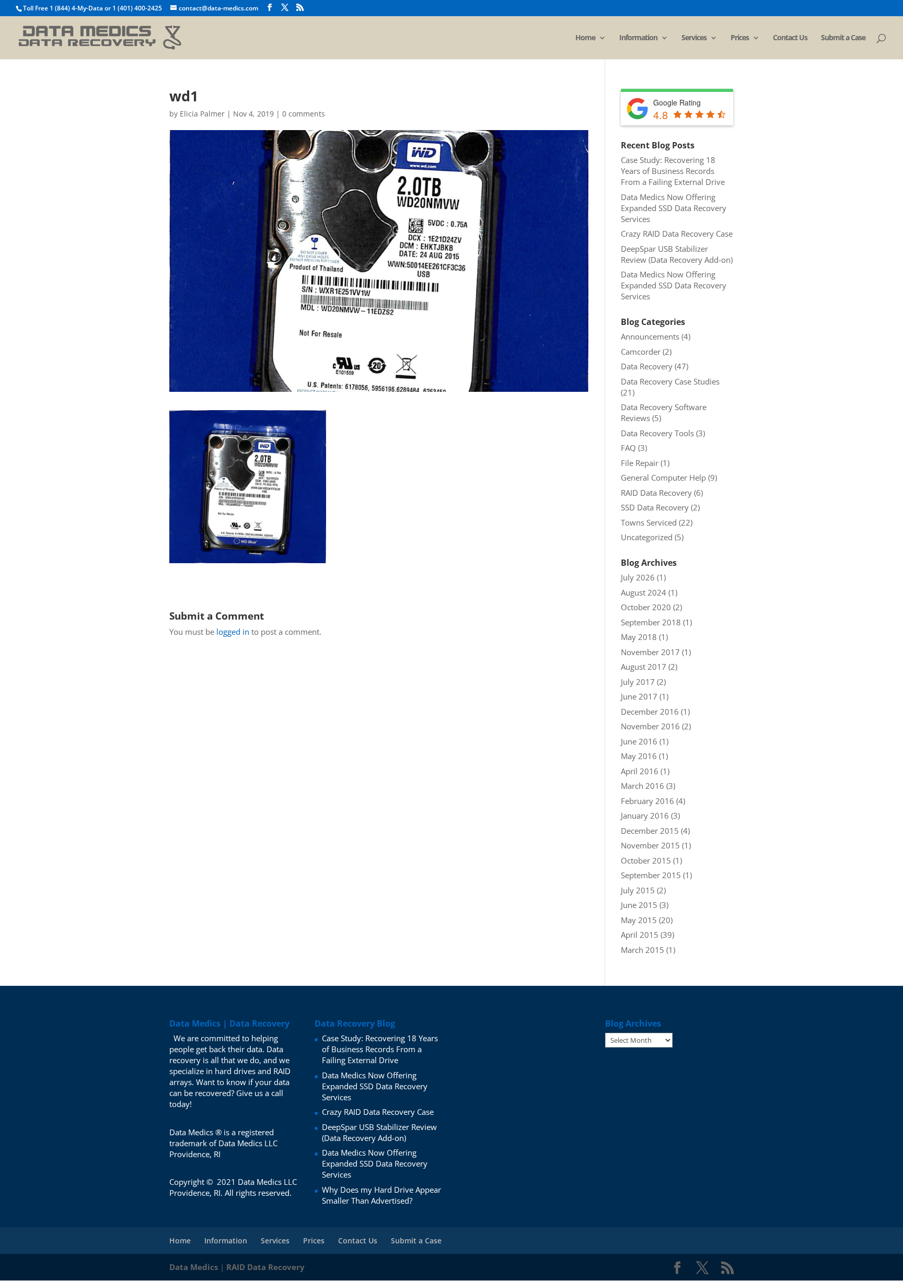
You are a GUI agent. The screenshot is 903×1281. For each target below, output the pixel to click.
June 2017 (639, 696)
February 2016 (647, 801)
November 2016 (650, 726)
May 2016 (639, 756)
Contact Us (790, 38)
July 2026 (638, 577)
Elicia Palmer (202, 114)
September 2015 (651, 875)
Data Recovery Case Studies (670, 381)
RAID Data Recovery (656, 492)
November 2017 (650, 652)
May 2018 (639, 637)
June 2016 (639, 741)
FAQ (628, 447)
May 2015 (639, 920)
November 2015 (650, 845)
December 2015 (650, 830)
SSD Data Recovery (655, 507)
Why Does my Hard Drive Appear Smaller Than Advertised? (381, 1195)
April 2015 (639, 934)
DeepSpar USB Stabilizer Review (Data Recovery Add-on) (677, 254)
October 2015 (646, 860)
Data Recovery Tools (657, 433)
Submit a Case (843, 38)
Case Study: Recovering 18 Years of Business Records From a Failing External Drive (673, 171)
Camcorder (641, 351)
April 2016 (639, 771)
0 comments (303, 114)
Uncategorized (647, 537)
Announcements (650, 336)
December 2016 (650, 711)
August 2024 (643, 592)
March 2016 (642, 786)
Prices (740, 38)
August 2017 (643, 666)
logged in (232, 631)
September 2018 (651, 622)
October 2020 (646, 607)
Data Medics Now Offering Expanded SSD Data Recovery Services (673, 208)
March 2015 (642, 950)
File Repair (639, 463)
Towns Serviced (649, 522)
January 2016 (645, 815)
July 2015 (638, 890)
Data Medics (193, 1267)
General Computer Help (663, 477)
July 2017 (638, 682)
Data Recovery (647, 366)
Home (585, 38)
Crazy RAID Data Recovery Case (677, 233)
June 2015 (639, 905)
